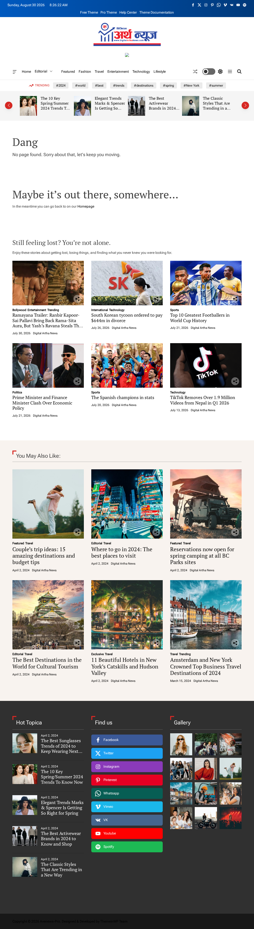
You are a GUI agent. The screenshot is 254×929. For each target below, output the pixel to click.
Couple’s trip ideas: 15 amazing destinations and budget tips (43, 556)
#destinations (143, 85)
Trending (53, 310)
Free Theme (89, 12)
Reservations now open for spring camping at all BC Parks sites (202, 556)
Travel (99, 71)
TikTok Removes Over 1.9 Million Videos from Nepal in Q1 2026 (202, 400)
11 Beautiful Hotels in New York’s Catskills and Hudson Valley (124, 666)
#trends (118, 85)
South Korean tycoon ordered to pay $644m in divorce (126, 317)
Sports (174, 310)
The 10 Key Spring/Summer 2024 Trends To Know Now (19, 105)
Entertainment (118, 71)
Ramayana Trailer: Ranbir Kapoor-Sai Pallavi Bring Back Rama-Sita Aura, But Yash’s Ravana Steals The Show (46, 323)
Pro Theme (108, 12)
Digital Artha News (45, 333)
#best (99, 85)
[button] (8, 105)
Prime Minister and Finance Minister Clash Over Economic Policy (42, 402)
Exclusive (97, 654)
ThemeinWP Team (113, 921)
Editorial (41, 71)
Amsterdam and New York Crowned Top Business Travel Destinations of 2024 (205, 666)
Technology (141, 71)
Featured (68, 71)
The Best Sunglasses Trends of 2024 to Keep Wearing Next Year (61, 749)
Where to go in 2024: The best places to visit (121, 552)
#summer (216, 85)
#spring (168, 85)
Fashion (85, 71)
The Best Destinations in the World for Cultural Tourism (47, 663)
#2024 (60, 85)
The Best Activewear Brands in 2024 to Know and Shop (127, 107)
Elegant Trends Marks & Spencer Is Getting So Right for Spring (75, 105)
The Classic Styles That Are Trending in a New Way (181, 105)
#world (80, 85)
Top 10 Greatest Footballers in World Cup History (200, 317)
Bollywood (19, 310)
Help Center (128, 12)
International (99, 310)
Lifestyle (160, 71)
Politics (17, 392)
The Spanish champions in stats (122, 397)
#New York (191, 85)
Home (26, 71)
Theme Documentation (156, 12)
